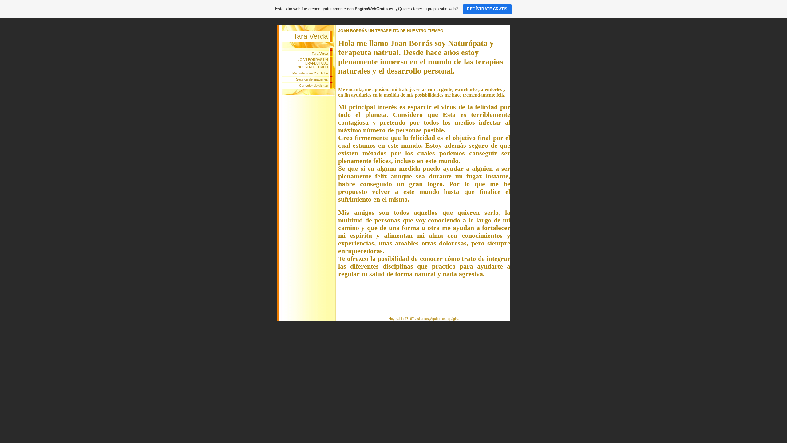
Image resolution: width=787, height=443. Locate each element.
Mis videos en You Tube (310, 73)
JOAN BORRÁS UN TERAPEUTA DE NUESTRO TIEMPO (313, 63)
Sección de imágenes (312, 79)
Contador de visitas (313, 85)
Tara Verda (320, 53)
